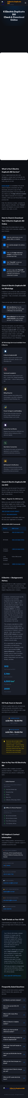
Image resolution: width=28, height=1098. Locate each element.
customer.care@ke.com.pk (10, 883)
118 (4, 865)
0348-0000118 (7, 909)
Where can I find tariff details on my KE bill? (12, 1046)
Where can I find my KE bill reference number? (10, 1030)
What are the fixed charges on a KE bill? (12, 1062)
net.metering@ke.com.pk (10, 900)
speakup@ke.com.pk (9, 891)
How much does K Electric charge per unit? (12, 1070)
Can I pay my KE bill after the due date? (12, 1054)
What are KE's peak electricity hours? (11, 1078)
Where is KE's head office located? (10, 1015)
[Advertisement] (14, 38)
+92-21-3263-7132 (8, 874)
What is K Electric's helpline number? (11, 1022)
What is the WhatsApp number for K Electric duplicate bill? (12, 1038)
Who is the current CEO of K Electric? (11, 1007)
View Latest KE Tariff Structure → (13, 975)
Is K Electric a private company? (12, 1000)
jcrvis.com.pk (5, 185)
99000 (8, 865)
